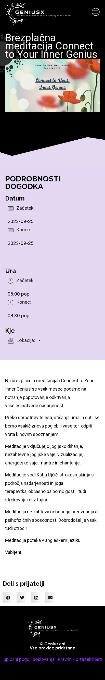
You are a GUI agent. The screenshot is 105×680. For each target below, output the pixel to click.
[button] (8, 597)
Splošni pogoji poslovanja (29, 659)
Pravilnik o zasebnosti (80, 659)
